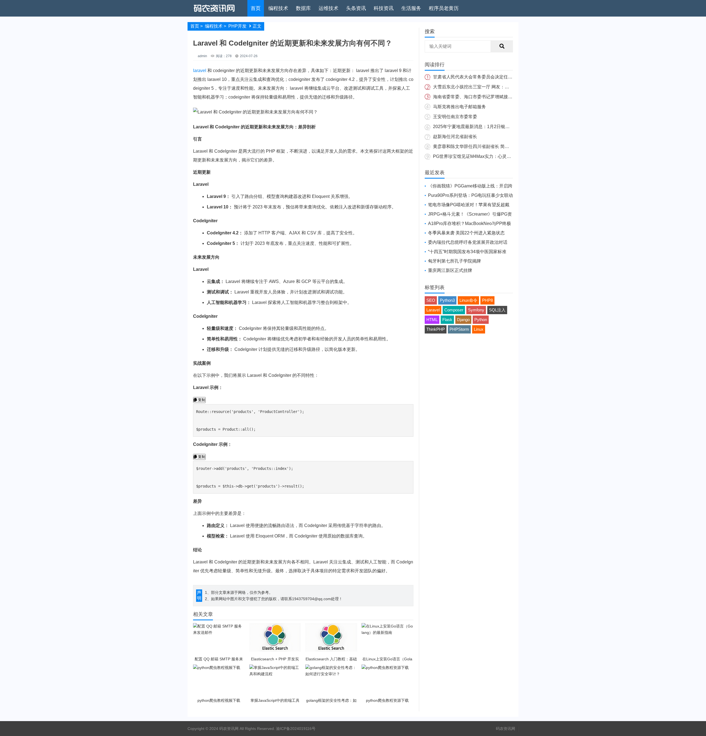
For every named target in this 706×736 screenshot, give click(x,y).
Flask (447, 319)
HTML (432, 319)
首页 (256, 8)
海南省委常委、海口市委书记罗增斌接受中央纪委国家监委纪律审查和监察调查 (510, 96)
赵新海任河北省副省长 (455, 136)
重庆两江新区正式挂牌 (450, 270)
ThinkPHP (435, 329)
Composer (453, 310)
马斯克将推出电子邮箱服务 (459, 106)
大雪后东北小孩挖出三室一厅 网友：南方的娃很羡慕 (484, 86)
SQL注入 (497, 310)
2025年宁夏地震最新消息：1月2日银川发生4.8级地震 (485, 126)
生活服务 (411, 8)
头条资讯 (356, 8)
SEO (430, 300)
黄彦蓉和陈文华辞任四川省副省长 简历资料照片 (480, 146)
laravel (199, 70)
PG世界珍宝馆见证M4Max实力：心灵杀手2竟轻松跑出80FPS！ (495, 156)
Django (463, 319)
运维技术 (328, 8)
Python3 (447, 300)
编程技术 (278, 8)
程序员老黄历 (444, 8)
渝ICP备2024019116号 (295, 728)
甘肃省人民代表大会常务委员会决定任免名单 (477, 77)
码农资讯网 (505, 728)
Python (480, 319)
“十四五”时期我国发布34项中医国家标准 (467, 251)
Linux (478, 329)
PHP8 (487, 300)
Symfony (476, 310)
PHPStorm (459, 329)
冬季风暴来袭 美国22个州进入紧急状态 (466, 233)
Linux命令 (468, 300)
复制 (201, 400)
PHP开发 (237, 26)
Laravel (433, 310)
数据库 (303, 8)
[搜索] (502, 46)
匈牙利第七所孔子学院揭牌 (454, 261)
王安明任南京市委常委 (455, 116)
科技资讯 (384, 8)
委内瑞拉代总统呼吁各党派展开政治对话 (467, 242)
